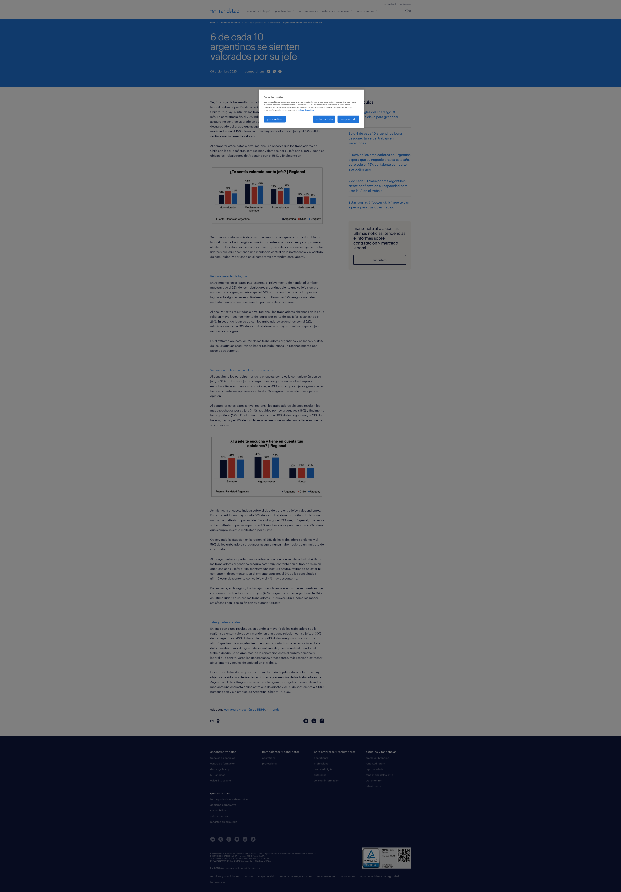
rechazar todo (324, 119)
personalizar (274, 119)
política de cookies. (306, 110)
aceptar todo (348, 119)
